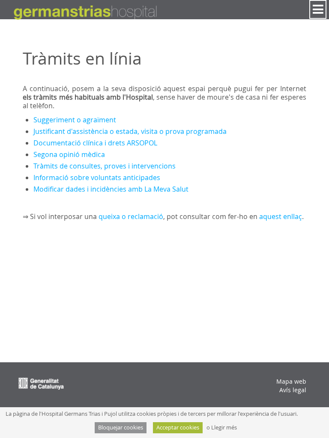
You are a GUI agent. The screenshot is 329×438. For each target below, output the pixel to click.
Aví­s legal (292, 390)
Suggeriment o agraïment (74, 119)
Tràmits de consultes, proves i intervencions (104, 166)
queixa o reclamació (131, 216)
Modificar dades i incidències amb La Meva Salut (110, 189)
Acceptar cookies (177, 427)
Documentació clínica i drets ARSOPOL (95, 143)
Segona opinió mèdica (69, 154)
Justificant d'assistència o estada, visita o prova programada (130, 131)
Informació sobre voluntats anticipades (96, 177)
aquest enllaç (280, 216)
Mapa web (291, 381)
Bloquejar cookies (120, 427)
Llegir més (224, 427)
